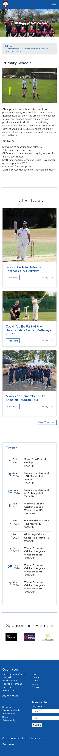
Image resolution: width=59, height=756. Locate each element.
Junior (35, 683)
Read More (12, 277)
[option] (11, 637)
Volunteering (9, 713)
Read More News (46, 422)
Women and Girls (11, 710)
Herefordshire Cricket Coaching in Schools (28, 48)
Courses (36, 687)
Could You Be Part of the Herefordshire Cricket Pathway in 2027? (29, 330)
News (34, 674)
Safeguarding (9, 720)
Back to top (8, 744)
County (35, 677)
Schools (8, 46)
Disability (6, 716)
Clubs (35, 680)
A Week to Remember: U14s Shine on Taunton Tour (25, 398)
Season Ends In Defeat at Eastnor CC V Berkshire (24, 269)
